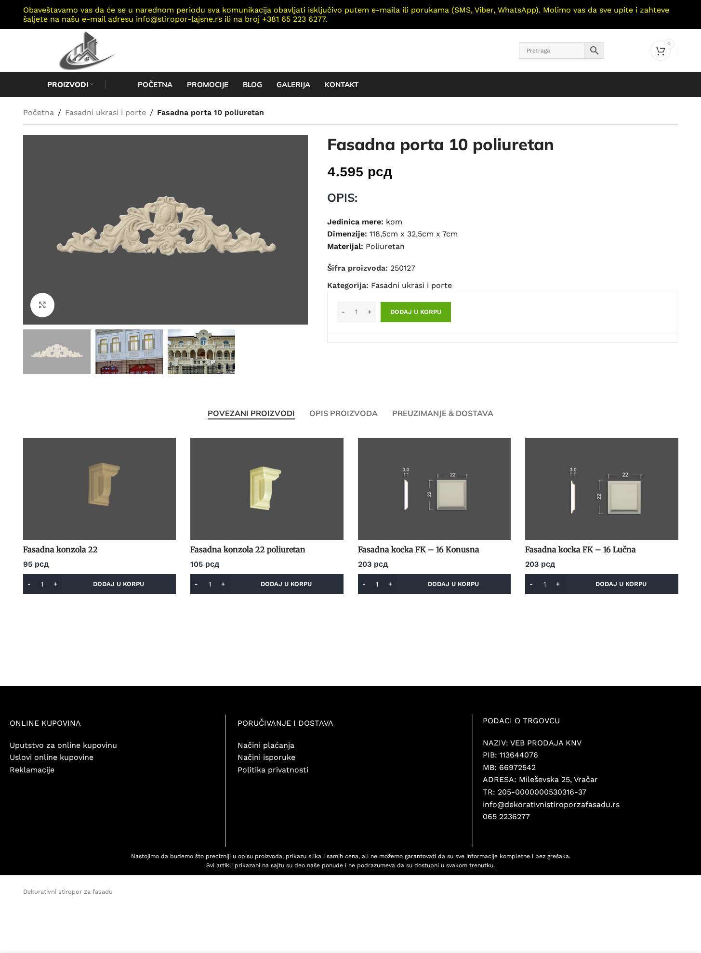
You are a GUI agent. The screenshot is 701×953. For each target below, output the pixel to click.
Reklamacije (32, 769)
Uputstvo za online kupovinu (63, 745)
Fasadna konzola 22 (60, 549)
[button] (99, 584)
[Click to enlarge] (42, 305)
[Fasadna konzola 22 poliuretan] (267, 489)
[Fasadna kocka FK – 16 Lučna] (601, 489)
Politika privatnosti (274, 769)
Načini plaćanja (266, 745)
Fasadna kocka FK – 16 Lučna (580, 549)
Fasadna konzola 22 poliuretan (247, 549)
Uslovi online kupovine (51, 757)
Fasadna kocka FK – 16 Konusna (418, 549)
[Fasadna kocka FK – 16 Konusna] (434, 489)
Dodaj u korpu (415, 311)
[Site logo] (84, 49)
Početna (38, 112)
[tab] (251, 413)
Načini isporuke (266, 757)
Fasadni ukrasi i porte (105, 112)
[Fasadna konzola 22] (99, 489)
